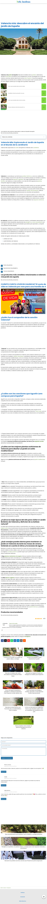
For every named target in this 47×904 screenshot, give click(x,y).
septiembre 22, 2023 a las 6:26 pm (10, 791)
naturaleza (8, 76)
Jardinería (36, 147)
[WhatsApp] (11, 640)
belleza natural (4, 528)
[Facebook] (2, 630)
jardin (10, 75)
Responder (3, 771)
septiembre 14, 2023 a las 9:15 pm (10, 766)
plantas (40, 181)
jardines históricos (27, 176)
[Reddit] (24, 640)
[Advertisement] (23, 13)
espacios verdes (39, 441)
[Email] (21, 640)
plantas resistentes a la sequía (13, 556)
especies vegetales (18, 179)
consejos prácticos (12, 551)
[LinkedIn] (15, 640)
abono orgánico (10, 577)
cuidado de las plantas (32, 190)
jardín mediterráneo (40, 459)
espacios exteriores (39, 199)
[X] (5, 640)
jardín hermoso (34, 607)
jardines (34, 75)
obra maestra (27, 78)
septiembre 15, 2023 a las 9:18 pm (10, 778)
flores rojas (38, 411)
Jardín (16, 147)
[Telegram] (18, 640)
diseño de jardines (18, 356)
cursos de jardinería (37, 222)
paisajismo (28, 222)
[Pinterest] (8, 640)
